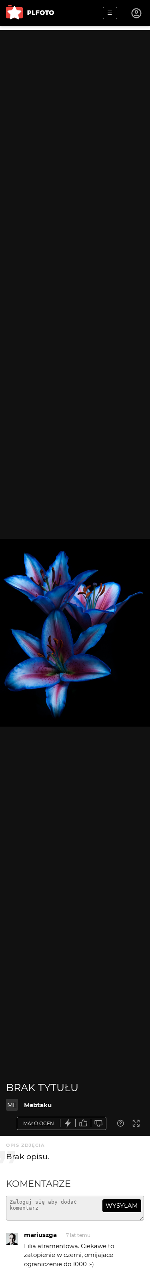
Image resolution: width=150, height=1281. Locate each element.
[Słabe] (99, 1123)
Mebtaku (38, 1105)
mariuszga (40, 1235)
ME (12, 1105)
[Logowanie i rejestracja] (136, 13)
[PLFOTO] (30, 13)
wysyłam (122, 1205)
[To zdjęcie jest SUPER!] (68, 1123)
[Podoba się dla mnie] (83, 1123)
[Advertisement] (75, 105)
